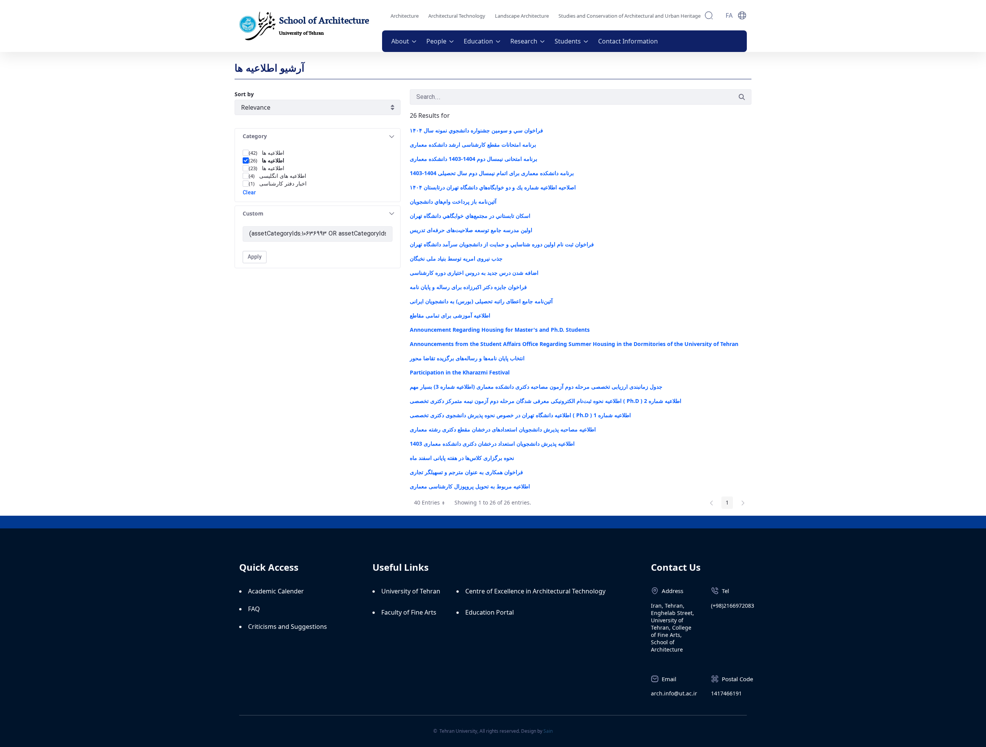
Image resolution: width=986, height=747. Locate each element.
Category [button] (255, 136)
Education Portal (489, 612)
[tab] (317, 136)
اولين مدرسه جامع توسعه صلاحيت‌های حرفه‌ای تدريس (471, 230)
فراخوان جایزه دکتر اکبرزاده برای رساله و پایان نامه (468, 287)
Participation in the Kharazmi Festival (460, 372)
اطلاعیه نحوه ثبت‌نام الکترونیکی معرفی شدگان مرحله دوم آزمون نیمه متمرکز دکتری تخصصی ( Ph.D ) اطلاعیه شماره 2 (545, 400)
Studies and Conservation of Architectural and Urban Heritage (629, 15)
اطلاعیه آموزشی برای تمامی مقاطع (450, 315)
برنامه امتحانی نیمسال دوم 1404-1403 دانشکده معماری (473, 158)
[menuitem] (404, 41)
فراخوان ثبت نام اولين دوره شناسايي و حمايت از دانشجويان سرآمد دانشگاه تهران (502, 244)
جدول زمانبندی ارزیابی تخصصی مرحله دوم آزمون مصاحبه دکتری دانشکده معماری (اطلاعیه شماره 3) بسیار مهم (536, 386)
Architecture (405, 15)
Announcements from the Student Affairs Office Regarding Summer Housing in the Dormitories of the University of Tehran (574, 344)
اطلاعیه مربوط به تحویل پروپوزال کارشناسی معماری (470, 486)
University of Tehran (410, 591)
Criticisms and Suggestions (287, 626)
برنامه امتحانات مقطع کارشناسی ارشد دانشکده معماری (473, 144)
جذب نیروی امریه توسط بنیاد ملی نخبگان (456, 258)
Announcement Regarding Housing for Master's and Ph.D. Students (500, 329)
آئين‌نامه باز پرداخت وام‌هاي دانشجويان (453, 201)
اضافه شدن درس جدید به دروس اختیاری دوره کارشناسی (474, 272)
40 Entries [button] (432, 504)
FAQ (254, 609)
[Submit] (742, 97)
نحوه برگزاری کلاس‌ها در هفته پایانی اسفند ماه (462, 457)
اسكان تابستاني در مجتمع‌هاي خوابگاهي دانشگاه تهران (471, 215)
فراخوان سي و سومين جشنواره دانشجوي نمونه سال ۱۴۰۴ (476, 130)
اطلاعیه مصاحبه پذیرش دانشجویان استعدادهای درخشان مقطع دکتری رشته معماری (503, 429)
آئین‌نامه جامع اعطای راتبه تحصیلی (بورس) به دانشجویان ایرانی (481, 301)
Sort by (244, 94)
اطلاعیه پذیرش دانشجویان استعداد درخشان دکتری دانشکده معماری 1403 (492, 443)
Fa (729, 15)
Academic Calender (276, 591)
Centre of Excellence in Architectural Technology (535, 591)
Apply (255, 257)
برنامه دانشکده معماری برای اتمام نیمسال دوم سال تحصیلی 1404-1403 (492, 173)
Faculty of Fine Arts (408, 612)
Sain (548, 731)
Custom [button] (253, 213)
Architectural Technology (456, 15)
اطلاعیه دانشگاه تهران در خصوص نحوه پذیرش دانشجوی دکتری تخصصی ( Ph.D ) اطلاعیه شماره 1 (520, 415)
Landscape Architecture (522, 15)
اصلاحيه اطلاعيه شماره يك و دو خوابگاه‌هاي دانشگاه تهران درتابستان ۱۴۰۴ (493, 187)
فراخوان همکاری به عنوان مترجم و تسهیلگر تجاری (466, 472)
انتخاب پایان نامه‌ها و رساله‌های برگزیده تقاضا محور (467, 358)
